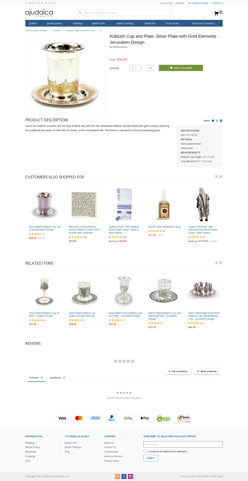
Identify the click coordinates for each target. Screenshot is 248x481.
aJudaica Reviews (113, 456)
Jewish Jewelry (55, 23)
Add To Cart (183, 68)
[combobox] (124, 12)
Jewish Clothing (125, 23)
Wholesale (31, 451)
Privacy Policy (111, 460)
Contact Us (217, 3)
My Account (166, 3)
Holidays (77, 23)
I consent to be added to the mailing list (167, 451)
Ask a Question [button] (179, 371)
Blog (67, 451)
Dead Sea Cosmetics (203, 23)
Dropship (30, 456)
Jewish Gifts (98, 23)
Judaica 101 (71, 442)
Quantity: (114, 68)
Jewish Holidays (73, 447)
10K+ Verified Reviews (198, 3)
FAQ (27, 460)
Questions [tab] (55, 377)
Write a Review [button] (209, 371)
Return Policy (32, 447)
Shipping (180, 3)
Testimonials (111, 451)
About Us (109, 442)
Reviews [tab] (34, 377)
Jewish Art (150, 23)
